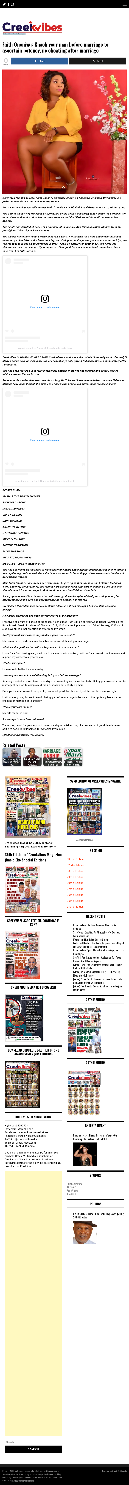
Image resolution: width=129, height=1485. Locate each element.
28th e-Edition (75, 882)
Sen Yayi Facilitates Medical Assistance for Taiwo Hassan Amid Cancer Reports (97, 959)
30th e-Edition (75, 871)
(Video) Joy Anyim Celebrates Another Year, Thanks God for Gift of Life (97, 966)
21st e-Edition (75, 906)
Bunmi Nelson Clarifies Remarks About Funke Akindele (94, 927)
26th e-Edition (75, 894)
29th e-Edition (75, 877)
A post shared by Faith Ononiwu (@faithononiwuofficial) (45, 481)
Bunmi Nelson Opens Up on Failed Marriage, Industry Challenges (98, 952)
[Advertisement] (33, 1303)
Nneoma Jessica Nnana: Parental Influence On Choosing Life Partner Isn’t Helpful (95, 1137)
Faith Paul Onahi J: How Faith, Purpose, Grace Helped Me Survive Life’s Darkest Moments (98, 945)
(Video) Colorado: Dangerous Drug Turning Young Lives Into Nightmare (96, 973)
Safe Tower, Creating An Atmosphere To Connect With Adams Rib (96, 934)
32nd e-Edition (75, 865)
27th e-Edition (75, 888)
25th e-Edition (75, 900)
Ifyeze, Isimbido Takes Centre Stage (90, 940)
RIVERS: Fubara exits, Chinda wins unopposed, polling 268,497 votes (98, 1215)
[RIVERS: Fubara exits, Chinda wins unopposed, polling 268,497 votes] (85, 1232)
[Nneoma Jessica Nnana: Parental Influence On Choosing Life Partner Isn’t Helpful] (85, 1154)
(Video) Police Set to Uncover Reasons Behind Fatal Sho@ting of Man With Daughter (98, 981)
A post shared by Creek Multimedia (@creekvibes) (45, 348)
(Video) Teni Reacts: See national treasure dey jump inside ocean (98, 988)
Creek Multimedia (119, 1471)
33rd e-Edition (75, 859)
